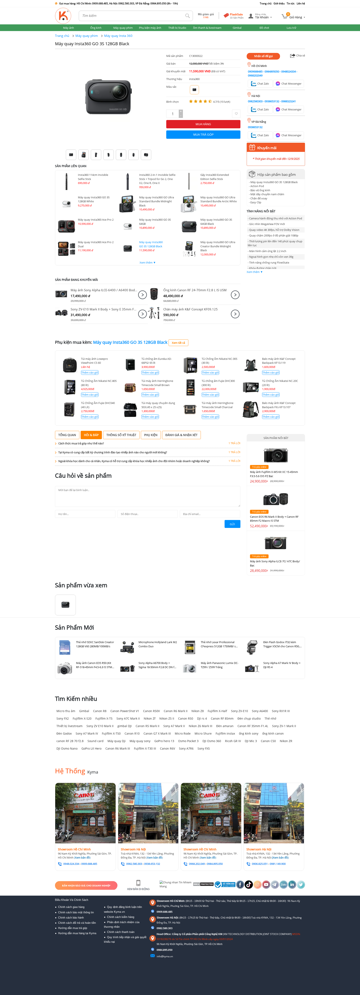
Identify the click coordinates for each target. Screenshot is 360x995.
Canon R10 (132, 733)
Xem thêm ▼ (148, 262)
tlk (187, 16)
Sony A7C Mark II (128, 718)
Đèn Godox (64, 733)
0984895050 (272, 71)
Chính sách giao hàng (71, 907)
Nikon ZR (286, 741)
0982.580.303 (164, 928)
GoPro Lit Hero (91, 748)
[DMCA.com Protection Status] (203, 885)
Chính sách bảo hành (71, 917)
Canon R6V (167, 748)
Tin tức (291, 3)
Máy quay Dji (117, 741)
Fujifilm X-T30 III (145, 748)
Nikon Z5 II (166, 718)
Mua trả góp (203, 134)
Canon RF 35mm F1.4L (253, 726)
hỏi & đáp (91, 435)
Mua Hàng (203, 124)
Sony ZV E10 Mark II (100, 726)
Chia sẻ (300, 55)
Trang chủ (265, 3)
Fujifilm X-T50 (111, 733)
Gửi (232, 524)
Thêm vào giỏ (89, 372)
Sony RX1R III (281, 711)
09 (158, 950)
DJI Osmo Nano (67, 748)
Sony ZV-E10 (239, 711)
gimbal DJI (125, 726)
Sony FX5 (204, 748)
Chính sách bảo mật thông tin (76, 912)
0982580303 (255, 101)
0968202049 (255, 75)
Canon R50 (185, 718)
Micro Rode (183, 733)
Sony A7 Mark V (174, 726)
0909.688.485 (164, 911)
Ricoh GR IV (233, 741)
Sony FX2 (62, 718)
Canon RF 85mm (222, 718)
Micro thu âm (65, 711)
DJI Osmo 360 (211, 741)
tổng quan (67, 435)
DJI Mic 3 (251, 741)
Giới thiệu (279, 3)
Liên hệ (301, 3)
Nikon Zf (149, 718)
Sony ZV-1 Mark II (284, 726)
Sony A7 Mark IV (87, 733)
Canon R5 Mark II (147, 726)
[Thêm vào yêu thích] (236, 114)
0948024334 (288, 71)
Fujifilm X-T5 (103, 718)
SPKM (63, 294)
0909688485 (255, 71)
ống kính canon (273, 733)
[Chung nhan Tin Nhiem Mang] (175, 885)
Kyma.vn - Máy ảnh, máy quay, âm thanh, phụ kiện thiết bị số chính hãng (63, 16)
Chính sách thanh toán (120, 932)
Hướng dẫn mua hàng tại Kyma (77, 933)
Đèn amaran (225, 726)
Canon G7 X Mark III (157, 733)
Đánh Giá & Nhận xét (181, 435)
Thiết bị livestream (69, 726)
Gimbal (84, 711)
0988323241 (288, 101)
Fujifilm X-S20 (82, 718)
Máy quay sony (140, 741)
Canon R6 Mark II (176, 711)
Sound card (96, 741)
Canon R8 (99, 711)
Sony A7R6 (186, 748)
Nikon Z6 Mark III (200, 726)
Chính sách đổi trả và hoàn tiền (77, 922)
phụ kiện (151, 435)
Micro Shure (203, 733)
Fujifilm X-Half (217, 711)
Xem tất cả (178, 343)
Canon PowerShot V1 (124, 711)
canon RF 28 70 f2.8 (70, 741)
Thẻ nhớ (270, 718)
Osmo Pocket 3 (188, 741)
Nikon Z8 (197, 711)
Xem (142, 295)
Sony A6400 (260, 711)
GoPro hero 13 (164, 741)
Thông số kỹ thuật (121, 435)
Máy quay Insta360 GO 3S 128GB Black (92, 43)
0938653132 (272, 101)
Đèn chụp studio (249, 718)
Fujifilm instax (225, 733)
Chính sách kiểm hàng (120, 917)
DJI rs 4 (202, 718)
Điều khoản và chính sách (71, 899)
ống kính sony (248, 733)
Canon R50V (151, 711)
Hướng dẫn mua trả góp (72, 928)
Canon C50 (268, 741)
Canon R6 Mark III (117, 748)
